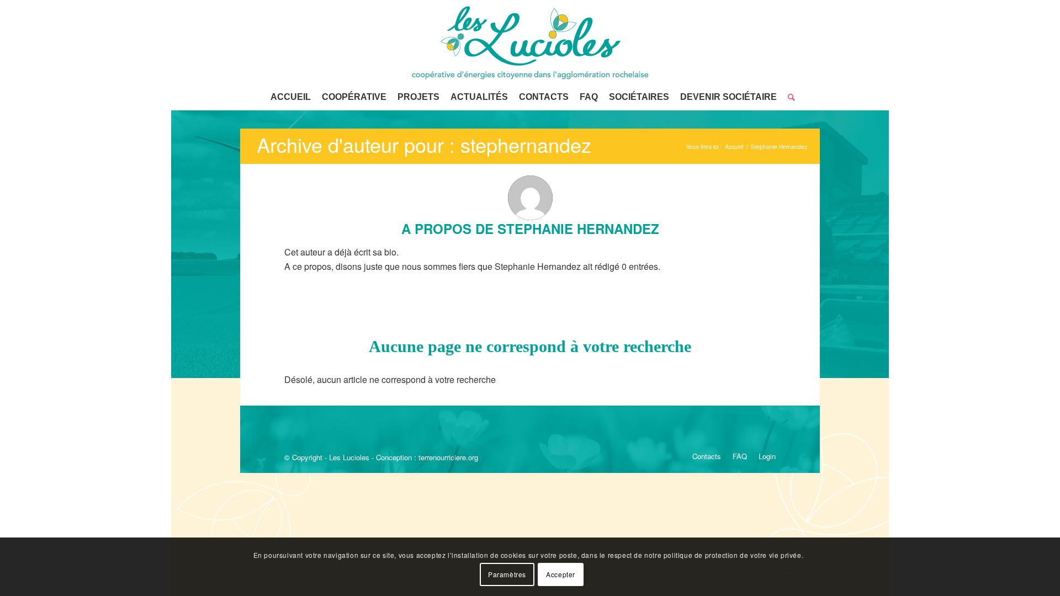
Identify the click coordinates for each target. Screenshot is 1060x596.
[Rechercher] (788, 97)
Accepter (560, 574)
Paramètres (507, 574)
